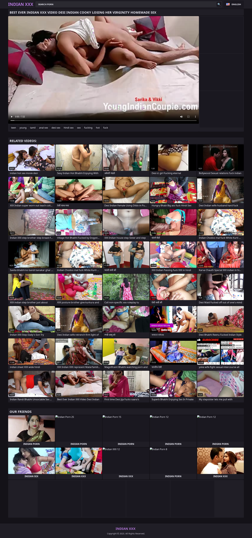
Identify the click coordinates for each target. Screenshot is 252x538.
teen (13, 127)
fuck (105, 127)
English (236, 4)
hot (98, 127)
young (23, 127)
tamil (33, 127)
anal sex (43, 127)
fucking (88, 127)
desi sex (55, 127)
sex (79, 127)
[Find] (219, 4)
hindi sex (69, 127)
